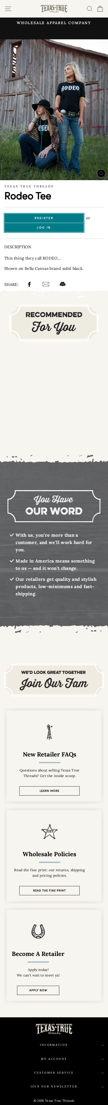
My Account (54, 1059)
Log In (44, 227)
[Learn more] (54, 756)
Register (44, 218)
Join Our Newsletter (54, 1086)
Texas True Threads (29, 186)
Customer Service (54, 1072)
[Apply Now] (54, 955)
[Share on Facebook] (30, 284)
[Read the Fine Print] (54, 856)
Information (54, 1045)
